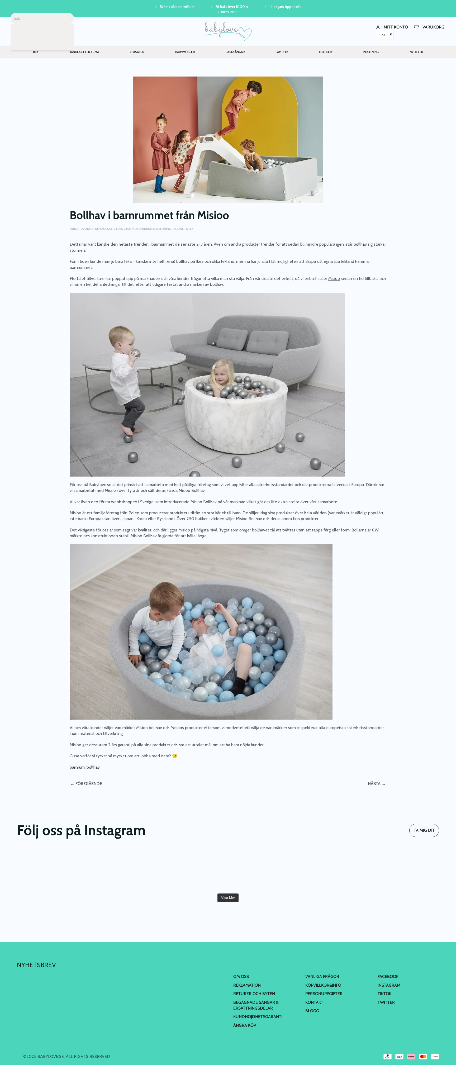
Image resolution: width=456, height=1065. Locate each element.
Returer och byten (254, 993)
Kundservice (228, 12)
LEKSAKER (137, 52)
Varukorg (433, 26)
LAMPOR (281, 52)
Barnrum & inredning (155, 229)
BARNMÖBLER (185, 52)
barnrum (77, 767)
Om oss (241, 976)
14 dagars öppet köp (285, 7)
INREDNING (371, 52)
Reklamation (247, 985)
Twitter (386, 1002)
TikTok (384, 993)
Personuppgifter (324, 993)
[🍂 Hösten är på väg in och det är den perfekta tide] (193, 870)
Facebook (388, 976)
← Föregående (86, 783)
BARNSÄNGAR (235, 52)
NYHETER (416, 52)
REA (36, 52)
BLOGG (312, 1010)
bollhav (93, 767)
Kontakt (314, 1002)
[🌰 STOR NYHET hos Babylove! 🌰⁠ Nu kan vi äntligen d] (334, 870)
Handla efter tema (84, 52)
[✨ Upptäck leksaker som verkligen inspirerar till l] (405, 870)
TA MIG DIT (424, 830)
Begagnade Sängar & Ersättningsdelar (256, 1005)
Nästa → (377, 783)
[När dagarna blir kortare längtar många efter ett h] (51, 870)
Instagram (389, 985)
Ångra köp (244, 1025)
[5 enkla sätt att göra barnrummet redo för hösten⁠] (263, 870)
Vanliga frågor (322, 976)
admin (89, 229)
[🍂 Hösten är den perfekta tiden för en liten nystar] (122, 870)
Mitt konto (396, 26)
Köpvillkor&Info (323, 985)
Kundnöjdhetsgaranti (257, 1016)
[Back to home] (228, 31)
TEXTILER (325, 52)
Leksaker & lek (182, 229)
